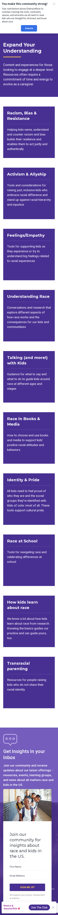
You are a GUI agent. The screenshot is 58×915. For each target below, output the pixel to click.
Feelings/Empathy (26, 235)
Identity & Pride (23, 480)
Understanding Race (28, 296)
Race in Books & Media (23, 421)
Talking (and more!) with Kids (27, 360)
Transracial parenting (18, 666)
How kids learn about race (22, 605)
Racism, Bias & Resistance (22, 116)
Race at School (22, 541)
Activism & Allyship (26, 174)
